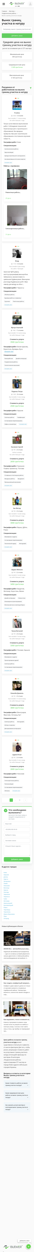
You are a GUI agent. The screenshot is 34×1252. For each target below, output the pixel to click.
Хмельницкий (8, 903)
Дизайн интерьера (21, 358)
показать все (8, 162)
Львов (5, 883)
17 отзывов (19, 330)
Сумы (5, 899)
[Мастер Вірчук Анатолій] (17, 320)
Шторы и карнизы (10, 725)
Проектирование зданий (11, 660)
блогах (20, 926)
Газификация (21, 417)
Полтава (6, 892)
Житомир (6, 901)
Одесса (6, 879)
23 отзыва (20, 394)
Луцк (5, 916)
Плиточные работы (18, 301)
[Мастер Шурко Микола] (17, 562)
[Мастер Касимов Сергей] (17, 439)
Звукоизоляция (9, 152)
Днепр (6, 877)
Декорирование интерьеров (13, 728)
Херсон (6, 890)
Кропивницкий (8, 905)
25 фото (8, 198)
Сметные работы (9, 417)
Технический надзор (10, 543)
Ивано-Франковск (9, 914)
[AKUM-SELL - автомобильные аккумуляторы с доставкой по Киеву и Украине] (17, 938)
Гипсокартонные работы (12, 780)
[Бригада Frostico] (17, 105)
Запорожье (7, 881)
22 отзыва (19, 572)
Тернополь (7, 912)
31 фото (8, 234)
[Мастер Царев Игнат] (17, 747)
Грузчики (7, 301)
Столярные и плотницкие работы (14, 475)
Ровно (5, 907)
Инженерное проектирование (13, 601)
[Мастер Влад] (17, 253)
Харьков (6, 875)
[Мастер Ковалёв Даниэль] (17, 685)
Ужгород (6, 918)
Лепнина (7, 791)
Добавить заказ (17, 36)
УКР (16, 6)
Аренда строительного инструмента (15, 156)
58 (19, 800)
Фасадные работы (10, 479)
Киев (5, 872)
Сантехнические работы (11, 149)
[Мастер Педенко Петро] (17, 383)
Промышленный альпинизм (13, 482)
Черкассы (7, 896)
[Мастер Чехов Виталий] (17, 623)
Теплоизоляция (9, 784)
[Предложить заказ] (18, 98)
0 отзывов (20, 116)
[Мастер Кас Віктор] (17, 500)
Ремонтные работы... (13, 192)
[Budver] (17, 3)
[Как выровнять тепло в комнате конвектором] (17, 1008)
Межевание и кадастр (11, 537)
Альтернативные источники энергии (15, 159)
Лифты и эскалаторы (10, 424)
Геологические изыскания (12, 365)
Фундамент (21, 479)
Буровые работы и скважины (13, 298)
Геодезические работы (11, 362)
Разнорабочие (9, 358)
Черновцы (7, 910)
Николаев (7, 886)
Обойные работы (9, 294)
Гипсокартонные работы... (15, 229)
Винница (6, 888)
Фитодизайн (22, 543)
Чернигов (7, 894)
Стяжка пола (21, 598)
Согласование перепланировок (13, 421)
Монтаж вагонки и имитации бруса (15, 605)
